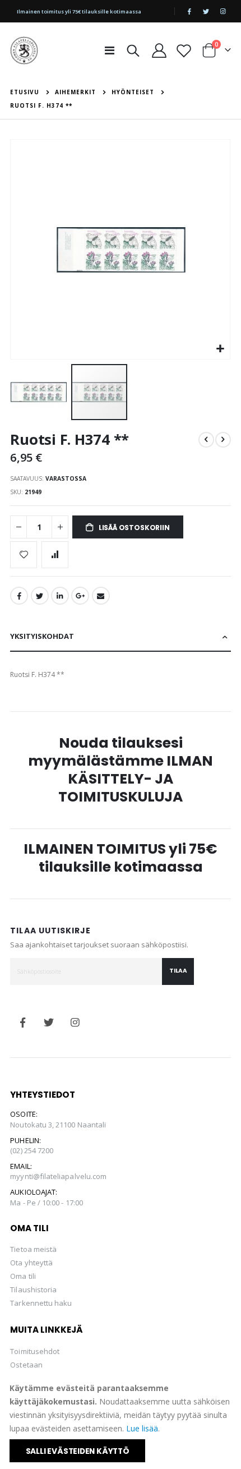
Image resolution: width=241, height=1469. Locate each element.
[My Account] (159, 50)
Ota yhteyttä (31, 1263)
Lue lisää (142, 1428)
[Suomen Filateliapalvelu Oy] (24, 50)
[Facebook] (189, 11)
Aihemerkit (75, 92)
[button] (220, 349)
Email (101, 596)
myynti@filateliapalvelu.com (58, 1176)
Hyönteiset (133, 92)
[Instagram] (223, 11)
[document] (121, 1421)
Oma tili (23, 1276)
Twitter (40, 596)
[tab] (120, 637)
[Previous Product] (206, 440)
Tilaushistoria (33, 1289)
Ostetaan (26, 1365)
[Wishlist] (183, 50)
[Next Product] (223, 440)
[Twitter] (206, 11)
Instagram (75, 1022)
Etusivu (24, 92)
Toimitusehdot (34, 1351)
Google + (80, 596)
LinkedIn (60, 596)
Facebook (19, 596)
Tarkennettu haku (41, 1303)
